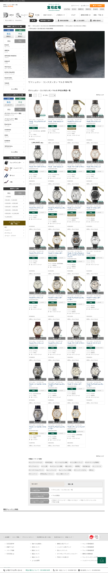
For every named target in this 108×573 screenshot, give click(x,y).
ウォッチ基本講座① (88, 543)
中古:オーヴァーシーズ (58, 500)
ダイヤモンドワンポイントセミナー (67, 554)
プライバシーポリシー (28, 537)
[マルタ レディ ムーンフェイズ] (76, 414)
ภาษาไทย (67, 9)
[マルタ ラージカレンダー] (95, 195)
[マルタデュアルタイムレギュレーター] (57, 371)
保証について (35, 557)
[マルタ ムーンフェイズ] (76, 195)
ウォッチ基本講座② (88, 547)
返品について (35, 554)
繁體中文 (80, 9)
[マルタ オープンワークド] (95, 330)
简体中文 (88, 9)
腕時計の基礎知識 (87, 554)
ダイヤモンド (8, 233)
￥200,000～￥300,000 (11, 207)
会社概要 (7, 537)
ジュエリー (8, 230)
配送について (35, 550)
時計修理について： (86, 570)
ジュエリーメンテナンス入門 (90, 560)
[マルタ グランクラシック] (95, 108)
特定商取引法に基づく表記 (44, 537)
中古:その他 (55, 502)
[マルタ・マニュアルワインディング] (37, 108)
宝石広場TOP (10, 543)
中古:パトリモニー (73, 500)
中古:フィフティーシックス (88, 500)
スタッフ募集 (15, 537)
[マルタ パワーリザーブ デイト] (37, 154)
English (95, 9)
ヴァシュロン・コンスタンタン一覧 (62, 490)
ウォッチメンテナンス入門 (90, 557)
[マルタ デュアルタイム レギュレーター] (56, 195)
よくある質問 (35, 560)
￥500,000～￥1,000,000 (12, 213)
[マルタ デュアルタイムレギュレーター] (76, 285)
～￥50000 (8, 196)
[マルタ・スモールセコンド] (56, 108)
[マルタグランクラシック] (76, 108)
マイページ (76, 5)
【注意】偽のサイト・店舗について (63, 537)
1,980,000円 (38, 142)
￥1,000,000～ (9, 217)
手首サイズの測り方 (63, 557)
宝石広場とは (10, 554)
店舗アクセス (10, 547)
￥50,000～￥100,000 (11, 200)
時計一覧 (70, 484)
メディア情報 (10, 550)
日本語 (102, 9)
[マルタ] (95, 240)
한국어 (74, 9)
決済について (35, 547)
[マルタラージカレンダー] (56, 285)
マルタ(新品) (56, 495)
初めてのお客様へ (37, 543)
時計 (6, 227)
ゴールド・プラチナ (10, 235)
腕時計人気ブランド (63, 543)
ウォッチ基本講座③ (88, 550)
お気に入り (85, 5)
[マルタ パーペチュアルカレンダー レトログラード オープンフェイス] (76, 240)
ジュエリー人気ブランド (64, 547)
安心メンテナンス (62, 550)
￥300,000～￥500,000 (11, 210)
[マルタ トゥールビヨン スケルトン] (37, 371)
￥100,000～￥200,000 (11, 203)
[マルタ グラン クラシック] (37, 330)
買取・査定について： (61, 570)
